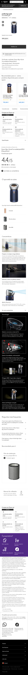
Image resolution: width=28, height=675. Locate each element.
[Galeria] (3, 25)
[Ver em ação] (3, 22)
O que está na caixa (5, 108)
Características (14, 108)
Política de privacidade (5, 666)
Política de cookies (14, 668)
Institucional (4, 655)
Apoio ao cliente (5, 651)
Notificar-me (23, 5)
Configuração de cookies (6, 668)
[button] (14, 422)
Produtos (4, 643)
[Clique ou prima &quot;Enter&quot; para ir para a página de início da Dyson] (5, 2)
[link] (10, 171)
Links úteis (4, 659)
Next (24, 94)
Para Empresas (5, 647)
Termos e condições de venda (15, 666)
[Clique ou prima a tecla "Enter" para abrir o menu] (2, 2)
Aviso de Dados (20, 668)
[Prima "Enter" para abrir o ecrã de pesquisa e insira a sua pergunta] (17, 2)
